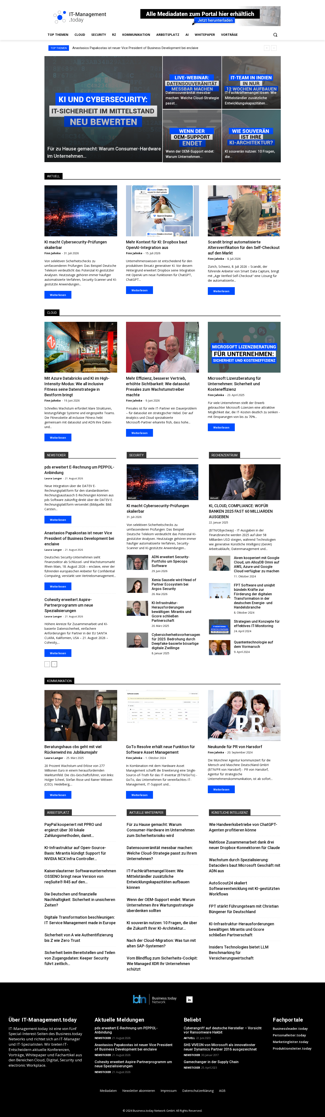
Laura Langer (53, 478)
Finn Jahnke (52, 253)
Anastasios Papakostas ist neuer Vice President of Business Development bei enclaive (79, 538)
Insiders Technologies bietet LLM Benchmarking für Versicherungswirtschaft (238, 952)
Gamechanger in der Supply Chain (211, 1062)
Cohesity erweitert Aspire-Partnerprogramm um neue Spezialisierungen (124, 48)
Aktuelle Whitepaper (146, 812)
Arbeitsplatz (58, 812)
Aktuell (53, 176)
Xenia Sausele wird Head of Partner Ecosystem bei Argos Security (174, 584)
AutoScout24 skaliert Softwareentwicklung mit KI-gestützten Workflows (244, 888)
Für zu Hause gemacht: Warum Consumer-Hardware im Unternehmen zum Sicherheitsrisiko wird (161, 830)
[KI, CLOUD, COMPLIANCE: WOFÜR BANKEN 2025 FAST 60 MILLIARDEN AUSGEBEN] (245, 482)
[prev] (267, 48)
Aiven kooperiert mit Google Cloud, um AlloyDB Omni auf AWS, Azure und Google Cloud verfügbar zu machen (256, 564)
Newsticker (56, 455)
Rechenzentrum (224, 455)
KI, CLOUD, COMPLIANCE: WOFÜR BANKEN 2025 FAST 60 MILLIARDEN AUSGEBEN (241, 511)
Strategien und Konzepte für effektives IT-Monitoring (257, 623)
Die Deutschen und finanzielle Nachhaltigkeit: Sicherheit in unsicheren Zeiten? (79, 899)
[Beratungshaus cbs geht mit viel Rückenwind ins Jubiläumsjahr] (80, 715)
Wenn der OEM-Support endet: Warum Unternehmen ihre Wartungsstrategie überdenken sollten (161, 905)
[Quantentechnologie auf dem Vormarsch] (219, 647)
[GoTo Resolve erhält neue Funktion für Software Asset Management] (162, 715)
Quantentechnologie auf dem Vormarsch (253, 644)
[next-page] (54, 664)
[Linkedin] (189, 999)
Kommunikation (59, 681)
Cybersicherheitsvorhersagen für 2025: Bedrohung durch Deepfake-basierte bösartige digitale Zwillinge (176, 641)
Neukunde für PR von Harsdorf (235, 746)
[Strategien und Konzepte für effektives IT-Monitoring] (219, 626)
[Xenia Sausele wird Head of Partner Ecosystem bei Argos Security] (137, 585)
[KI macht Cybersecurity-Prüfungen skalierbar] (80, 210)
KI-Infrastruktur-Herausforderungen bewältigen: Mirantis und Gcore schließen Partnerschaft (171, 612)
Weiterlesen (58, 295)
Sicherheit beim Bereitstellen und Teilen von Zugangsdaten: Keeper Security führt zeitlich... (79, 958)
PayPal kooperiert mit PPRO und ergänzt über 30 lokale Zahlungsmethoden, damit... (73, 830)
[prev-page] (47, 664)
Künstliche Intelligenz (230, 812)
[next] (274, 48)
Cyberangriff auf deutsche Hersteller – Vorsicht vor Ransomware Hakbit (223, 1030)
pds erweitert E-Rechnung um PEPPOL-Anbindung (126, 1030)
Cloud (52, 313)
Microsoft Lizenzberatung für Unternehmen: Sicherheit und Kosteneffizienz (234, 384)
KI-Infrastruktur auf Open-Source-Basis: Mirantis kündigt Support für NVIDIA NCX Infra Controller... (75, 853)
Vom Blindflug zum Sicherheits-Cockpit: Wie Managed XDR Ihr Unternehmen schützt (162, 963)
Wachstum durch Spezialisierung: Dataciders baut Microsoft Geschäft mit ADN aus (244, 865)
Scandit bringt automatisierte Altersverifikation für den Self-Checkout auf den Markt (244, 247)
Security (136, 455)
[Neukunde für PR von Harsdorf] (244, 715)
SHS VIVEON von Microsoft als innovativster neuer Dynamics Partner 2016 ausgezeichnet (220, 1047)
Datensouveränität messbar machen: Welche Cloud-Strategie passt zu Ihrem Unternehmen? (162, 853)
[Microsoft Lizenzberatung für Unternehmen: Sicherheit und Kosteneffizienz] (244, 347)
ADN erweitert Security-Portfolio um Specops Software (170, 561)
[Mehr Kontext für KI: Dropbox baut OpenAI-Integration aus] (162, 210)
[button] (275, 34)
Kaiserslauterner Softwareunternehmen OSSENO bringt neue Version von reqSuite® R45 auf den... (80, 876)
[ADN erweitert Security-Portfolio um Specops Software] (137, 562)
